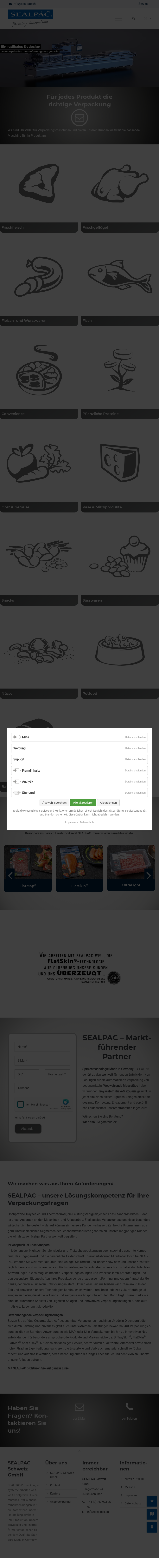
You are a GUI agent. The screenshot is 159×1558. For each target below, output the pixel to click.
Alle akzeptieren (83, 802)
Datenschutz (87, 822)
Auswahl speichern (54, 802)
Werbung (19, 748)
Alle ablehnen (108, 802)
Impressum (71, 822)
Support (18, 759)
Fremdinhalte (31, 770)
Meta (25, 737)
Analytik (27, 781)
